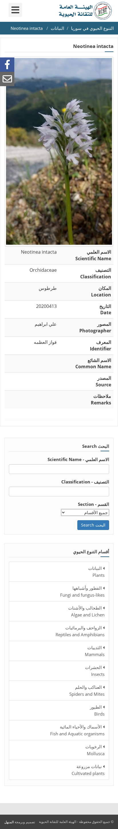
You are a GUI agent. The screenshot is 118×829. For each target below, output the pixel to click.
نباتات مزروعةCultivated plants (88, 770)
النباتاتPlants (96, 571)
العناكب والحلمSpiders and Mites (87, 690)
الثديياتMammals (95, 651)
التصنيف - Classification (85, 482)
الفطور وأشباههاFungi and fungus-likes (82, 591)
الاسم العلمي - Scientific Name (78, 459)
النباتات (57, 28)
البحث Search (93, 525)
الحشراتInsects (95, 670)
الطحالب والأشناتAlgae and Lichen (86, 611)
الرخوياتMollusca (95, 750)
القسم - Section (93, 504)
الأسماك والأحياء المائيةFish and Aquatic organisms (77, 730)
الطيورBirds (97, 710)
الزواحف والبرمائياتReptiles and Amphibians (80, 631)
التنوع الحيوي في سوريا (92, 28)
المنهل (9, 822)
